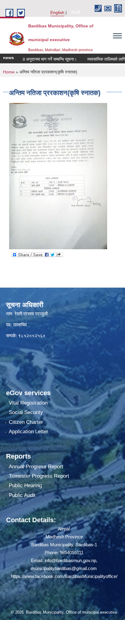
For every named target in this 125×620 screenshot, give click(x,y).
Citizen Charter (26, 422)
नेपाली (75, 12)
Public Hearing (25, 485)
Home (9, 71)
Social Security (26, 412)
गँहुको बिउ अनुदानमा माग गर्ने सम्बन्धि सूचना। (36, 59)
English (57, 12)
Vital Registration (28, 403)
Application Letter (28, 431)
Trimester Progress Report (39, 476)
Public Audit (22, 495)
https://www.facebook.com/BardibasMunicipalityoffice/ (64, 576)
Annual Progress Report (36, 466)
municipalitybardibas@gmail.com (64, 568)
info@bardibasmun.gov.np (70, 560)
